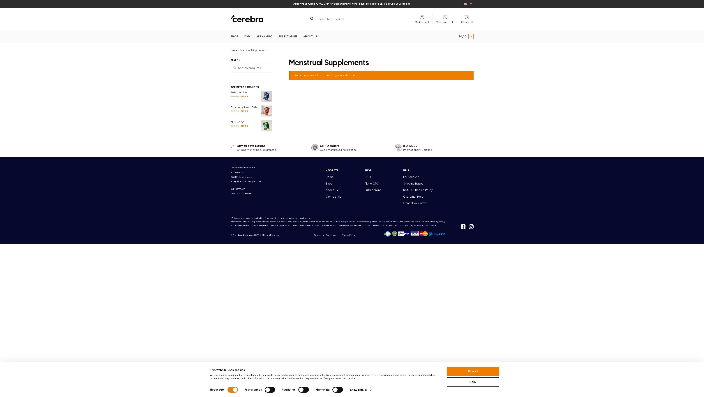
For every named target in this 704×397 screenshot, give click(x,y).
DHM (368, 177)
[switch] (270, 390)
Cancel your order (415, 203)
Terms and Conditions (325, 235)
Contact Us (333, 196)
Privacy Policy (348, 235)
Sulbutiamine (373, 190)
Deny (473, 382)
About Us (332, 190)
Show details (358, 389)
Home (234, 50)
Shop (329, 183)
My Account (422, 22)
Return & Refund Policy (418, 190)
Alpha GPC (372, 183)
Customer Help (445, 22)
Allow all (473, 371)
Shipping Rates (413, 183)
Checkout (467, 22)
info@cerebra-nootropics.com (246, 181)
